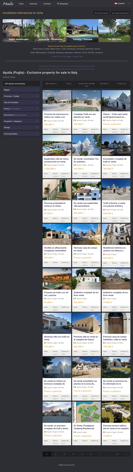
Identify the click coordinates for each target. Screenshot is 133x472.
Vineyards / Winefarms (50, 39)
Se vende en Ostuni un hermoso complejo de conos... (55, 383)
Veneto (53, 69)
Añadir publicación (120, 13)
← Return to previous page (60, 56)
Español (121, 3)
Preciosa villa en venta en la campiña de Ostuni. (86, 338)
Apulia (72, 66)
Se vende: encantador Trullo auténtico (86, 160)
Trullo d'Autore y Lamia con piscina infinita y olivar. (114, 206)
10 (117, 454)
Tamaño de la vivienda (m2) (86, 84)
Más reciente (51, 83)
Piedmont (78, 66)
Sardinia (86, 69)
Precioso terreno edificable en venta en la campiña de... (116, 428)
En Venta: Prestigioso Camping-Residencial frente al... (84, 428)
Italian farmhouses (18, 39)
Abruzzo (72, 69)
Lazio (77, 69)
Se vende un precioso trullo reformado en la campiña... (115, 383)
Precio (69, 83)
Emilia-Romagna (64, 66)
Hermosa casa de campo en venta (85, 249)
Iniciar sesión (101, 13)
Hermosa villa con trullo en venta (57, 338)
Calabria (91, 66)
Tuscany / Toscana (82, 39)
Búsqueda (62, 3)
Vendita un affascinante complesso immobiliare (55, 249)
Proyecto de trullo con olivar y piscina (56, 294)
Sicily (81, 69)
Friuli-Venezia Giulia (62, 69)
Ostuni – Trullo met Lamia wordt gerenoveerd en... (115, 115)
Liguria (92, 69)
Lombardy (85, 66)
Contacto (47, 3)
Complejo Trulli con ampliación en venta (85, 115)
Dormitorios (104, 83)
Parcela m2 (121, 83)
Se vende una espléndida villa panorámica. (86, 204)
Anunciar (33, 3)
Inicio (21, 3)
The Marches (114, 39)
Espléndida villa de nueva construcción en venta (56, 160)
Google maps (78, 56)
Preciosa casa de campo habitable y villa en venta (115, 338)
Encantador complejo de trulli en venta (115, 160)
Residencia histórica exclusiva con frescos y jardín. (114, 250)
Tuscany (41, 66)
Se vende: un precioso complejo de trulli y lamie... (56, 427)
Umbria (47, 66)
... (108, 454)
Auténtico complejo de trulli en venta (86, 294)
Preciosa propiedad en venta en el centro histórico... (55, 206)
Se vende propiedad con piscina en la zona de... (85, 382)
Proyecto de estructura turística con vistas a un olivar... (56, 117)
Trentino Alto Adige (44, 69)
